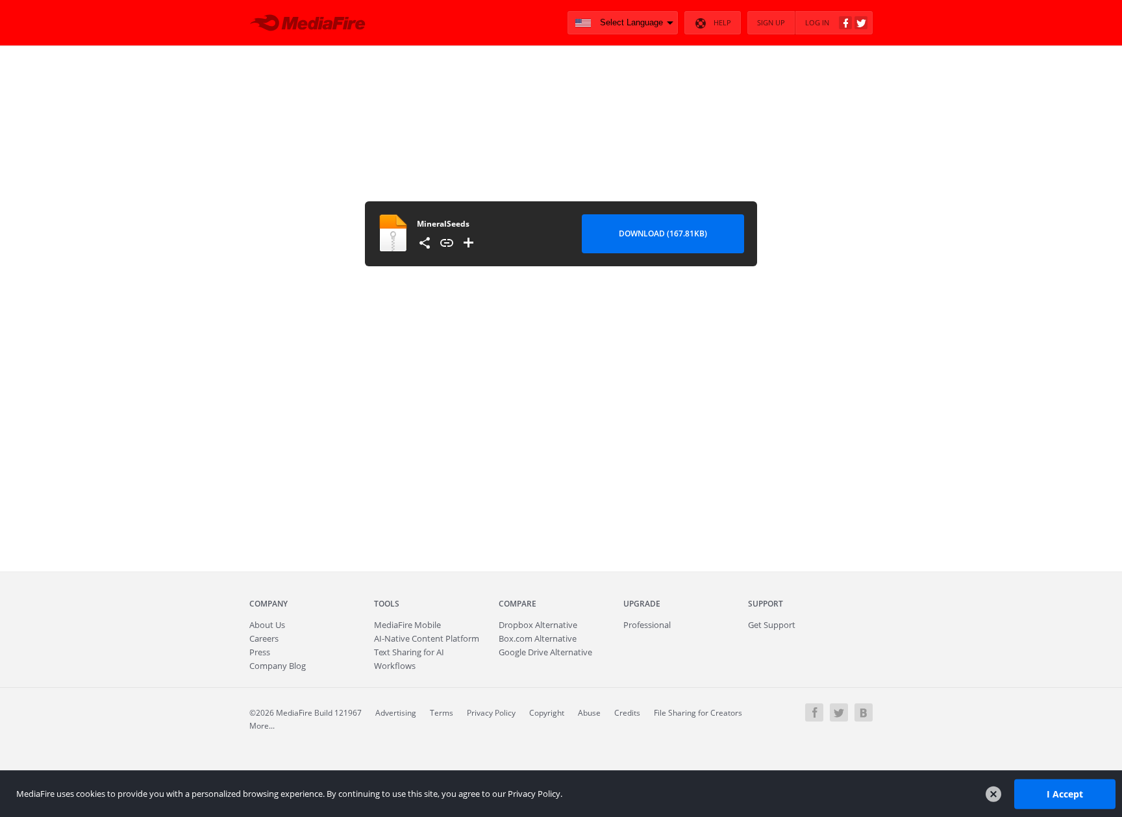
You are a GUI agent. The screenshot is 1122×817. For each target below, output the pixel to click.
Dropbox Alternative (538, 625)
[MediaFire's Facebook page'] (814, 712)
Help (722, 22)
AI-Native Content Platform (426, 638)
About (267, 625)
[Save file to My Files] (469, 243)
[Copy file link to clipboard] (447, 243)
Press (259, 652)
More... (262, 725)
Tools (386, 603)
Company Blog (277, 666)
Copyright (546, 712)
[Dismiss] (993, 794)
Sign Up (771, 22)
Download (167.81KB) (663, 233)
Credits (627, 712)
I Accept (1065, 793)
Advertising (395, 712)
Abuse (589, 712)
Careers (264, 638)
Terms (441, 712)
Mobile (407, 625)
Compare (517, 603)
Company (268, 603)
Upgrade (641, 603)
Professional (647, 625)
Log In (817, 22)
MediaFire (311, 22)
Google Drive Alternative (545, 652)
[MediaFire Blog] (863, 712)
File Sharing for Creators (698, 712)
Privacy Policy (491, 712)
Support (765, 603)
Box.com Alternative (538, 638)
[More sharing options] (424, 243)
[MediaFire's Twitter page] (839, 712)
